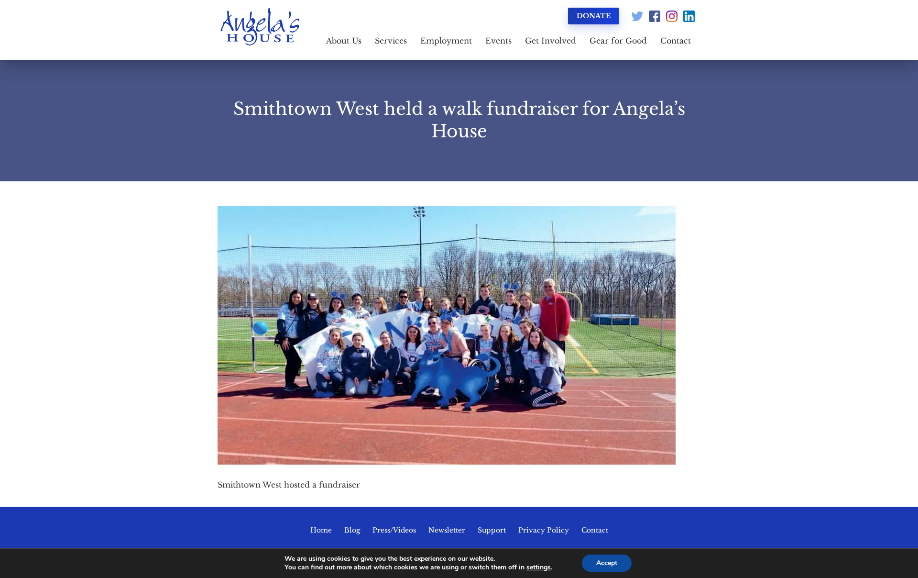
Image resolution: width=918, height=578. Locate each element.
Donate (594, 15)
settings (538, 567)
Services (391, 40)
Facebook (654, 16)
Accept (606, 562)
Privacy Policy (543, 530)
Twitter (637, 16)
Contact (675, 40)
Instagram (671, 16)
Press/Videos (394, 530)
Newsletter (446, 530)
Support (492, 530)
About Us (343, 40)
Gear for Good (618, 40)
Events (498, 40)
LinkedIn (689, 16)
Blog (352, 530)
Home (321, 530)
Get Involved (550, 40)
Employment (446, 40)
